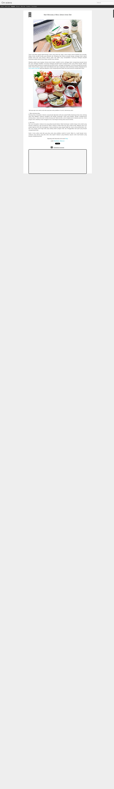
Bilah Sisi (23, 6)
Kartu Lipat (7, 6)
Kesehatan (56, 141)
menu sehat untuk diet (34, 68)
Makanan (62, 141)
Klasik (2, 6)
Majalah (13, 6)
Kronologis (34, 6)
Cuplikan (28, 6)
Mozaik (18, 6)
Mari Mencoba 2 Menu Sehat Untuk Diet (58, 15)
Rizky (66, 138)
